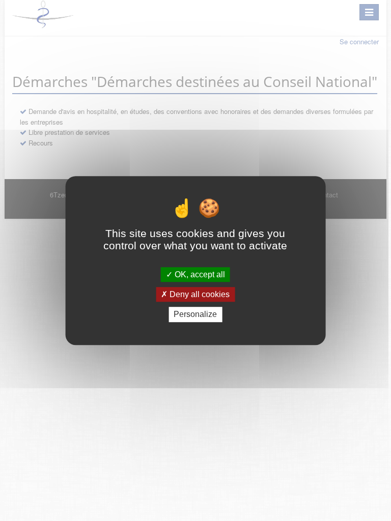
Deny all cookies (198, 294)
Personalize (195, 314)
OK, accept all (199, 274)
